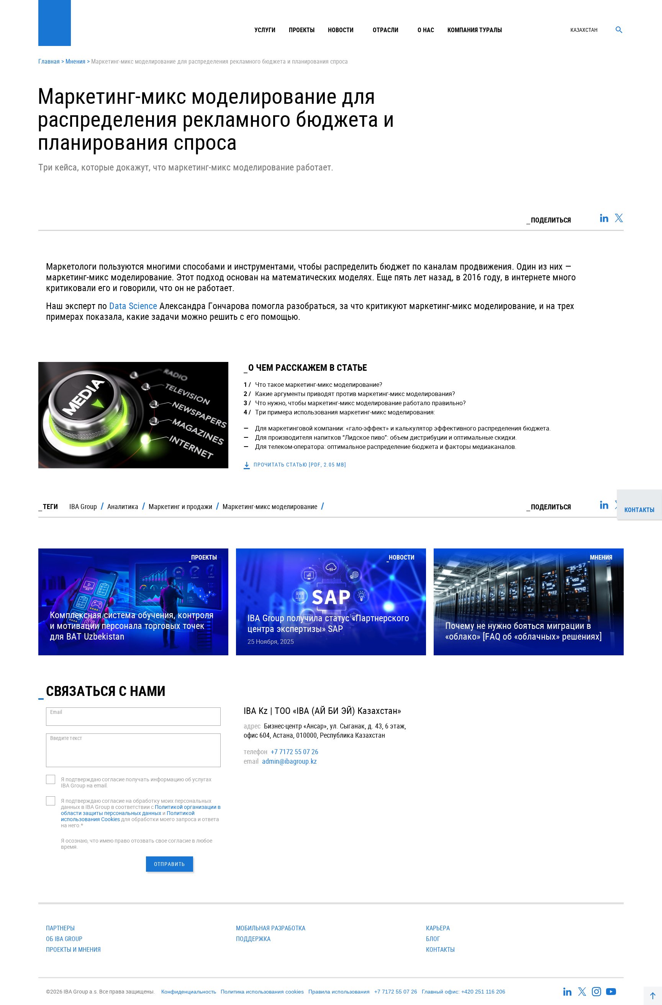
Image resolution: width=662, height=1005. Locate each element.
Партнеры (60, 928)
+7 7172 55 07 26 (294, 751)
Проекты (302, 30)
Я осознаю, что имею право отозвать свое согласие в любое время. (136, 843)
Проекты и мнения (73, 949)
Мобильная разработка (270, 928)
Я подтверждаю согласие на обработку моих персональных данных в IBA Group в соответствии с (136, 803)
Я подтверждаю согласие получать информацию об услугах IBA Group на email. (136, 782)
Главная (49, 61)
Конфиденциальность (188, 991)
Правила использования (339, 991)
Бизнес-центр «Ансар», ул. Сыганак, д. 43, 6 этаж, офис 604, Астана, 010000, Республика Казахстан (325, 730)
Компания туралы (474, 30)
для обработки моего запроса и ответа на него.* (140, 822)
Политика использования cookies (262, 991)
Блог (433, 939)
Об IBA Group (64, 939)
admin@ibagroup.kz (289, 761)
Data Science (133, 306)
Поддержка (253, 939)
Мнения (75, 61)
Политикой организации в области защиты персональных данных (141, 810)
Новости (341, 30)
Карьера (438, 928)
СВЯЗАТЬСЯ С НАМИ (106, 690)
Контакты (440, 949)
